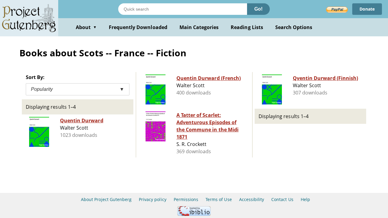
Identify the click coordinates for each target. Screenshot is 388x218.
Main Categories (199, 27)
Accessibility (251, 199)
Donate (367, 9)
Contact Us (282, 199)
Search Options (294, 27)
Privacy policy (152, 199)
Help (305, 199)
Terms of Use (219, 199)
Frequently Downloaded (138, 27)
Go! (258, 9)
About (86, 27)
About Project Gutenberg (106, 199)
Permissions (186, 199)
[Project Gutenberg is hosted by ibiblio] (194, 214)
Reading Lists (247, 27)
